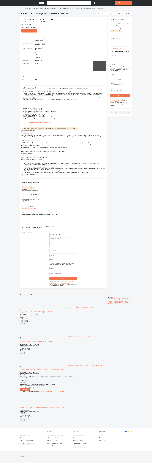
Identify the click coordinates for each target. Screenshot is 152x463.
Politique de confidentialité (53, 437)
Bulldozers (111, 302)
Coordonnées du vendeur (26, 440)
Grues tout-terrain (122, 301)
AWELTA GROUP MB (27, 186)
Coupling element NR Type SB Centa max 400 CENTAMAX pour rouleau (41, 369)
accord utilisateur (65, 283)
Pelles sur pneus (118, 302)
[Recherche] (48, 3)
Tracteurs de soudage (119, 298)
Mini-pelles (116, 299)
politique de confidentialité (116, 100)
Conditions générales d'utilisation (55, 435)
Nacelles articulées (113, 303)
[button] (98, 13)
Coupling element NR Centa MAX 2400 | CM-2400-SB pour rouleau (39, 312)
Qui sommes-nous (24, 435)
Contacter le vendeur (29, 31)
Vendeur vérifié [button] (29, 187)
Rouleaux (110, 298)
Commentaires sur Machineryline (55, 443)
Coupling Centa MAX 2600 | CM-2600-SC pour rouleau (36, 341)
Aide (21, 437)
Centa (36, 35)
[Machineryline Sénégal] (28, 3)
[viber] (25, 203)
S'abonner (24, 389)
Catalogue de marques (52, 445)
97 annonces (30, 189)
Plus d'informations (114, 48)
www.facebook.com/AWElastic (29, 208)
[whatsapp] (23, 203)
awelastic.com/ (26, 209)
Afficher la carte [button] (50, 226)
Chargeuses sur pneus (124, 299)
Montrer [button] (33, 200)
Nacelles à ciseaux (113, 301)
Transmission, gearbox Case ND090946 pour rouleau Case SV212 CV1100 (42, 407)
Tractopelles (125, 302)
